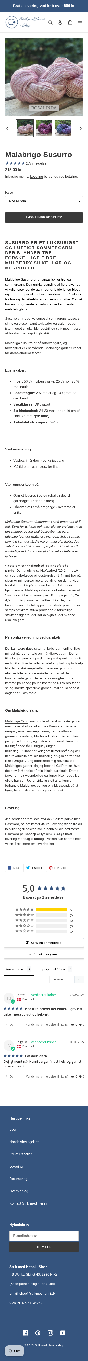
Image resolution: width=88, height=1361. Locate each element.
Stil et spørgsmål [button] (46, 954)
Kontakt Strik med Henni (28, 1203)
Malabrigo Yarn (16, 721)
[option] (24, 128)
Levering (36, 176)
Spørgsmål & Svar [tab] (53, 969)
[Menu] (80, 22)
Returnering (18, 1179)
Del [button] (11, 1025)
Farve (9, 192)
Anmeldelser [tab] (15, 969)
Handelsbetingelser (24, 1142)
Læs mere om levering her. (35, 843)
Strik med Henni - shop (49, 1345)
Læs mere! (29, 693)
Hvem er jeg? (19, 1191)
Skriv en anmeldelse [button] (46, 943)
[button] (74, 1025)
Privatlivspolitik (20, 1154)
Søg (12, 1129)
